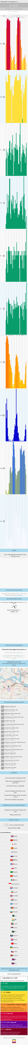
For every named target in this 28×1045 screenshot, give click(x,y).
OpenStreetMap (19, 698)
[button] (8, 686)
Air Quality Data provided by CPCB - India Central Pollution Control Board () (14, 594)
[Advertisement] (14, 573)
